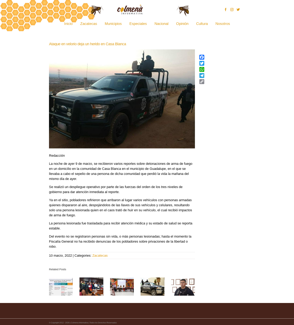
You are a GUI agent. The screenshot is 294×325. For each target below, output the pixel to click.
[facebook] (225, 9)
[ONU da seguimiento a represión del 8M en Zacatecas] (122, 286)
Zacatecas (100, 255)
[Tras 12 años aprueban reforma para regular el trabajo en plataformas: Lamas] (61, 286)
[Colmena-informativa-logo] (130, 6)
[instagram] (232, 9)
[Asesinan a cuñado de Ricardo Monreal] (152, 286)
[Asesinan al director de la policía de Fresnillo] (183, 286)
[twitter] (238, 9)
